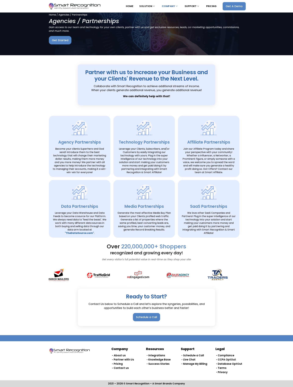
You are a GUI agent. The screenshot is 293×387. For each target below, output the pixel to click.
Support (191, 6)
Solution (145, 6)
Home (129, 6)
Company (168, 6)
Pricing (211, 6)
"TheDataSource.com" (79, 233)
